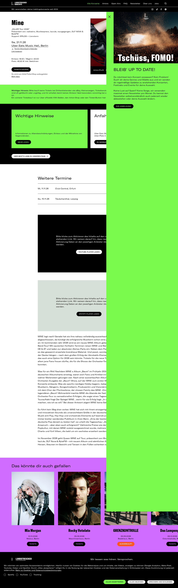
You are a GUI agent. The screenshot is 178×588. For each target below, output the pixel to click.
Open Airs (116, 3)
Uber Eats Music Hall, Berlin (30, 45)
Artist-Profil (98, 70)
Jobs (157, 3)
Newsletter (135, 3)
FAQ (125, 3)
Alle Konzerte (93, 3)
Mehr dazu (16, 76)
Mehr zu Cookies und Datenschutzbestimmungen (38, 570)
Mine (18, 22)
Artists (105, 3)
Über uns (147, 3)
